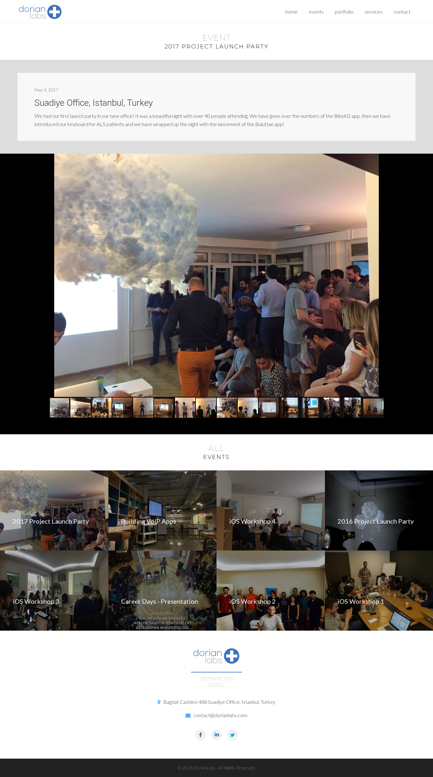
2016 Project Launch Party (376, 521)
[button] (80, 407)
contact (402, 12)
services (374, 12)
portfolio (344, 12)
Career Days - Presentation (159, 601)
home (291, 12)
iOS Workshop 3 (36, 601)
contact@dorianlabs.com (220, 715)
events (316, 12)
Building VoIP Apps (148, 521)
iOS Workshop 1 (361, 601)
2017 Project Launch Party (51, 521)
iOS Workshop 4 (252, 521)
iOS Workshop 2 (252, 601)
